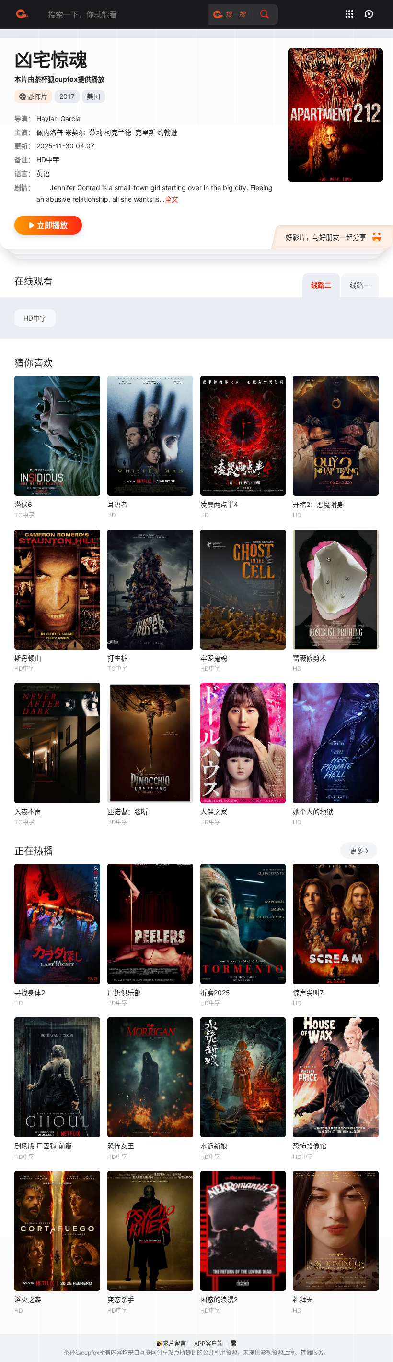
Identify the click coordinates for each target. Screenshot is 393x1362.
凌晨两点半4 (219, 504)
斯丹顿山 (27, 658)
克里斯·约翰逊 (156, 132)
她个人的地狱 (313, 812)
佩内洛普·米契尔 (60, 132)
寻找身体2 (29, 992)
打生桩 (117, 658)
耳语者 (117, 504)
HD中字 (34, 318)
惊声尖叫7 (308, 992)
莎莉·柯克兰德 (110, 132)
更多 (356, 850)
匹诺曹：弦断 (127, 812)
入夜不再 (27, 812)
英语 (43, 173)
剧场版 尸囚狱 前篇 (43, 1146)
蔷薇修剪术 (309, 658)
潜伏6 (23, 504)
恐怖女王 (120, 1146)
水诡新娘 (213, 1146)
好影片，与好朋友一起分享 (326, 237)
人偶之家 (213, 812)
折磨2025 (215, 992)
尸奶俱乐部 (124, 992)
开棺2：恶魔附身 (318, 504)
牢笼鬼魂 (213, 658)
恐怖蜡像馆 (309, 1146)
